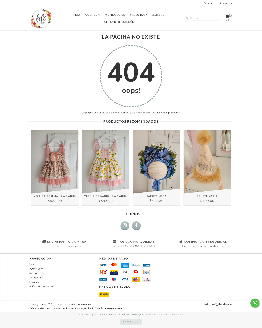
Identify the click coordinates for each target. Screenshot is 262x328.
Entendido (131, 321)
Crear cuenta (210, 3)
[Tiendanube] (217, 305)
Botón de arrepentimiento (110, 308)
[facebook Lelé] (136, 225)
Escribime (158, 15)
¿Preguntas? (138, 15)
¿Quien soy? (92, 15)
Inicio (76, 15)
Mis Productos (115, 15)
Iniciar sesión (225, 3)
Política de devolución (118, 22)
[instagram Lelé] (124, 225)
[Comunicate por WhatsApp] (254, 303)
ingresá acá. (87, 308)
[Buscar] (185, 18)
